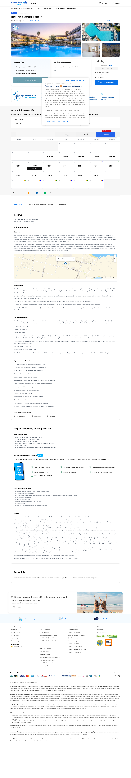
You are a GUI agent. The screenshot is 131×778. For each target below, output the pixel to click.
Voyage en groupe (16, 638)
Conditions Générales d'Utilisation (49, 638)
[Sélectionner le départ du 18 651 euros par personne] (112, 165)
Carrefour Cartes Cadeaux (75, 646)
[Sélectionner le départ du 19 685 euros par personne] (19, 174)
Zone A (32, 193)
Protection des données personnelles (49, 657)
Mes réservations (101, 632)
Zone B (40, 193)
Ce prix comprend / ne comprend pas (40, 204)
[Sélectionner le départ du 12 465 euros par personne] (19, 165)
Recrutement (15, 635)
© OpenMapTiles (97, 277)
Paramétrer (50, 121)
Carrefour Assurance (73, 643)
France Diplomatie (44, 629)
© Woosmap (90, 277)
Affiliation (14, 629)
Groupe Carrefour (73, 629)
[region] (65, 101)
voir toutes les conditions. (31, 682)
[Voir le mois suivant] (117, 134)
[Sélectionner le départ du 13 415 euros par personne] (34, 165)
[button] (46, 40)
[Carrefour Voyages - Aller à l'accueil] (19, 3)
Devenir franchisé (16, 632)
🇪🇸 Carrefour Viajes (16, 646)
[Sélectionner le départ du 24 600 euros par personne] (96, 174)
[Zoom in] (115, 255)
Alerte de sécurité (44, 654)
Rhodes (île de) (48, 8)
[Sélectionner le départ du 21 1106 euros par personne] (50, 174)
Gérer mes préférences (45, 665)
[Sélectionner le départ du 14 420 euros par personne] (50, 165)
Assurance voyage (16, 641)
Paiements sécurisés (45, 646)
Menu (34, 3)
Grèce (38, 8)
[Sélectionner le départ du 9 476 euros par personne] (81, 155)
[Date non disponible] (65, 146)
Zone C (49, 193)
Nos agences (100, 629)
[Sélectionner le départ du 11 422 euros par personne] (112, 155)
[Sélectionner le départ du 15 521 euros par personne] (65, 165)
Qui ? (81, 119)
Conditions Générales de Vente (48, 635)
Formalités (62, 204)
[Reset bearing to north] (115, 261)
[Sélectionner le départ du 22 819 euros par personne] (65, 174)
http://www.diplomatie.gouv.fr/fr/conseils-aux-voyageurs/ (81, 577)
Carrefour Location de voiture (76, 635)
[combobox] (30, 122)
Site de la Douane (44, 632)
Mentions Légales (44, 651)
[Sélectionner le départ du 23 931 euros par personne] (81, 174)
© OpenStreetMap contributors (109, 277)
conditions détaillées (80, 708)
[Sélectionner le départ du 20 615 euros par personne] (34, 174)
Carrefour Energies (73, 641)
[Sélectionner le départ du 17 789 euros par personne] (96, 165)
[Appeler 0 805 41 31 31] (108, 636)
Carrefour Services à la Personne (77, 649)
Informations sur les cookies (47, 660)
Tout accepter (63, 121)
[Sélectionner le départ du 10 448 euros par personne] (96, 155)
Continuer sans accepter (75, 80)
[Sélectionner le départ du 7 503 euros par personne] (50, 155)
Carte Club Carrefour (45, 648)
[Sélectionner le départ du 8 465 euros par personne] (65, 155)
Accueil (15, 8)
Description (18, 204)
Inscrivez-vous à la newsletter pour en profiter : (25, 603)
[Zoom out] (115, 258)
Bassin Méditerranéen (27, 8)
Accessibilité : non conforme (47, 663)
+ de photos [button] (110, 49)
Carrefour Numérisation (74, 652)
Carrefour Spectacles (74, 632)
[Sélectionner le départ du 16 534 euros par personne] (81, 165)
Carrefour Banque (73, 638)
